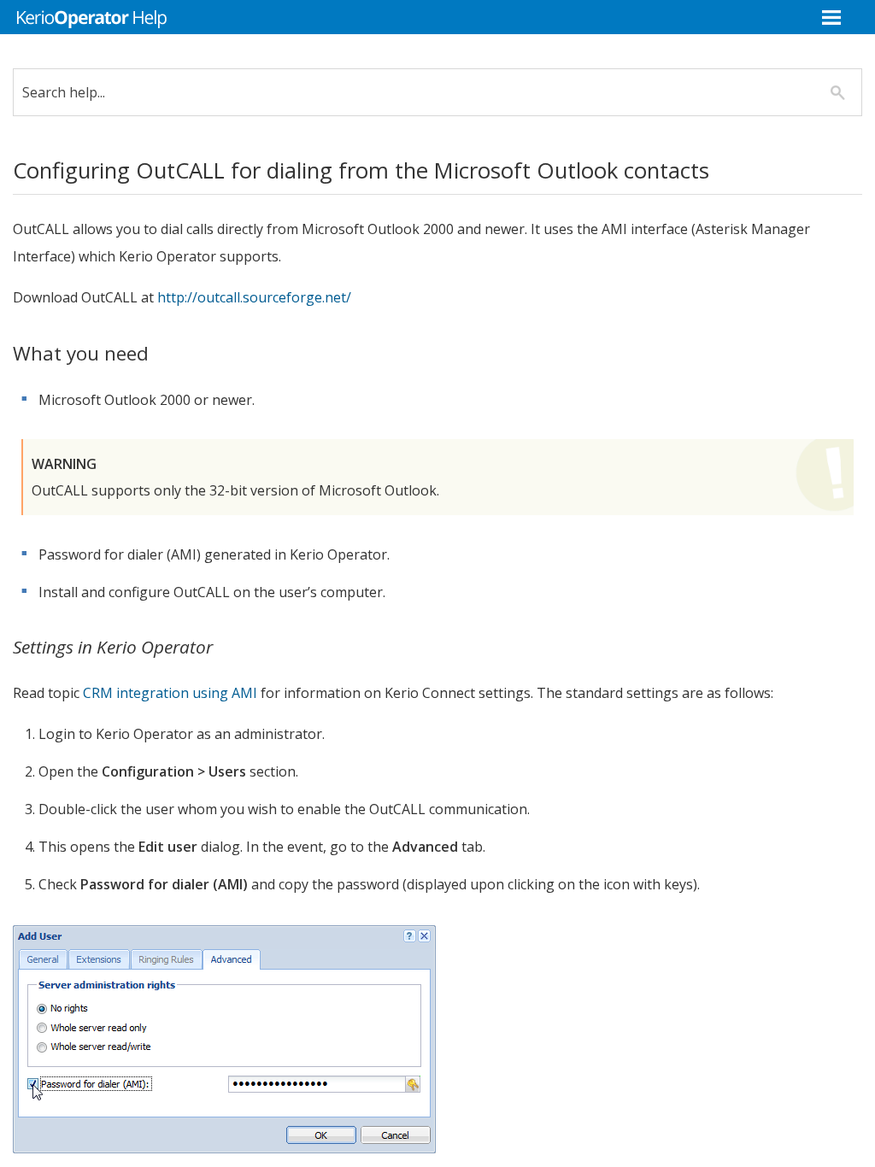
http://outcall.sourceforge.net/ (254, 297)
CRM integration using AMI (170, 692)
